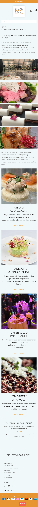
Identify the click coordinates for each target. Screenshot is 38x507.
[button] (2, 1)
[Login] (30, 11)
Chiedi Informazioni (19, 225)
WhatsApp (9, 477)
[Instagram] (4, 486)
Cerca (34, 21)
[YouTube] (9, 486)
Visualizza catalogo (2, 11)
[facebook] (12, 486)
